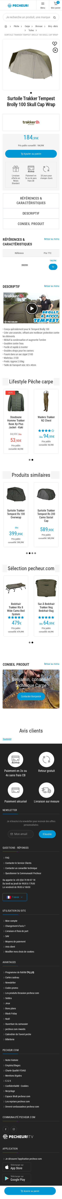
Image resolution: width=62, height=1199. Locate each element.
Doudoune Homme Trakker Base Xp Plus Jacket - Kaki (16, 421)
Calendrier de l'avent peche (18, 1034)
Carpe (27, 26)
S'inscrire (47, 834)
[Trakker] (31, 122)
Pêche (16, 26)
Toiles (31, 30)
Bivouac (39, 26)
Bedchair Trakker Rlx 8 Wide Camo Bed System (16, 607)
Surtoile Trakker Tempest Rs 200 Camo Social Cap (46, 514)
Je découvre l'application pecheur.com (23, 1158)
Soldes (8, 998)
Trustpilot (7, 739)
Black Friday (11, 1013)
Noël (7, 1018)
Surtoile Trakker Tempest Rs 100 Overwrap (16, 514)
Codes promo (11, 988)
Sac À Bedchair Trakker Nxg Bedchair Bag (46, 607)
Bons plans (10, 1008)
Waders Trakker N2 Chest (46, 419)
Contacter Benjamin (31, 696)
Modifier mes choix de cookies (19, 951)
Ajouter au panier (32, 153)
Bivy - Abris (53, 26)
